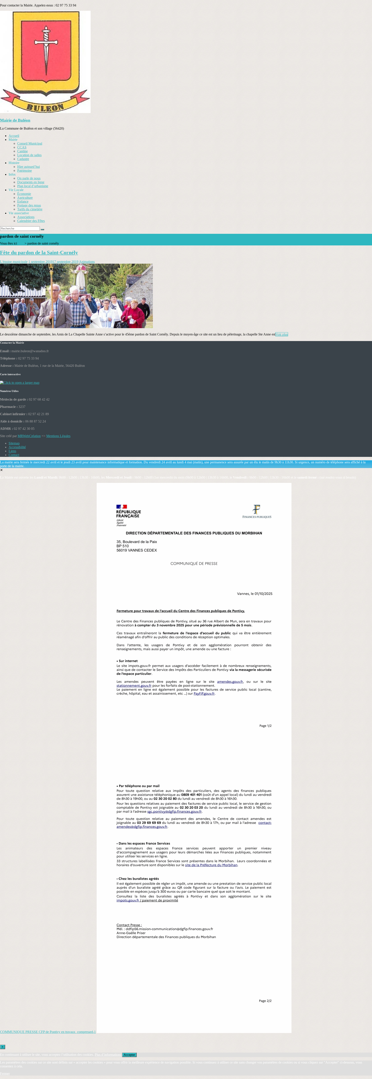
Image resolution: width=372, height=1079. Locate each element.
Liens (12, 451)
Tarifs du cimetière (29, 209)
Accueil (14, 136)
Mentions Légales (58, 436)
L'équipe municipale (14, 261)
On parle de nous (28, 178)
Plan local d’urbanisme (32, 186)
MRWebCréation (29, 436)
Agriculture (25, 197)
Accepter (129, 1054)
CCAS (21, 147)
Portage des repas (29, 205)
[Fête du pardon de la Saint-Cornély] (76, 327)
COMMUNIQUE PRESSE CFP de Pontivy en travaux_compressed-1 (48, 1032)
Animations (87, 261)
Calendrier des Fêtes (31, 221)
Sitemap (14, 443)
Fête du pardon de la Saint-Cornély (39, 252)
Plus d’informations (108, 1054)
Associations (25, 217)
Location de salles (29, 155)
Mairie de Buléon (15, 120)
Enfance (22, 201)
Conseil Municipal (29, 143)
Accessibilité (17, 447)
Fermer (5, 1073)
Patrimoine (24, 170)
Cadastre (23, 159)
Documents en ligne (30, 182)
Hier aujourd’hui (28, 166)
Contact (14, 455)
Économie (24, 194)
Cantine (22, 151)
